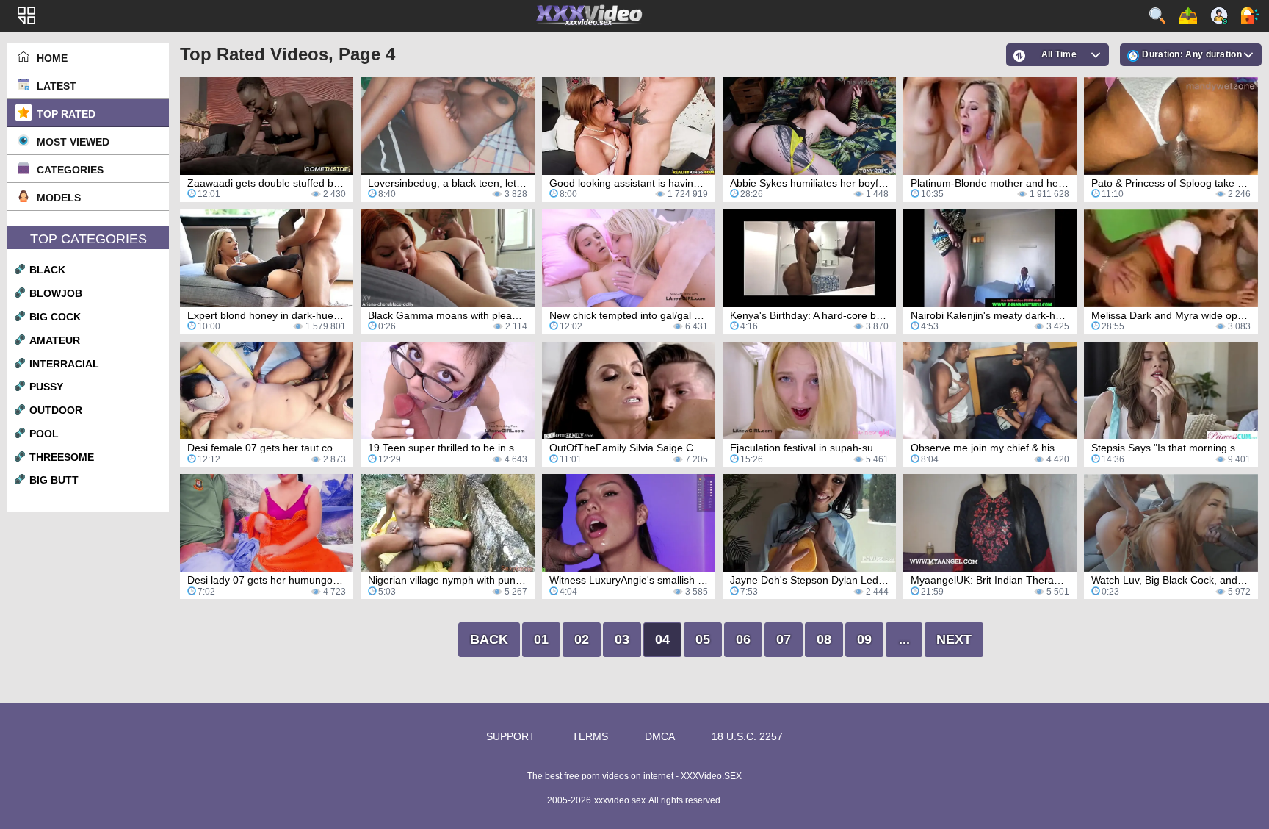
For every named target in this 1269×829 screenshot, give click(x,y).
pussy (46, 386)
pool (44, 433)
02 (581, 639)
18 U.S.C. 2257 (747, 736)
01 (541, 639)
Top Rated (66, 114)
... (904, 639)
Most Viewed (73, 142)
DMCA (660, 736)
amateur (54, 340)
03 (622, 639)
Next (954, 639)
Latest (56, 86)
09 (864, 639)
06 (743, 639)
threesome (61, 457)
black (47, 270)
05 (702, 639)
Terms (590, 736)
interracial (64, 364)
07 (783, 639)
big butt (54, 480)
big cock (55, 317)
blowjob (55, 293)
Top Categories (88, 239)
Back (489, 639)
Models (59, 198)
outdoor (55, 410)
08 (824, 639)
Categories (70, 170)
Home (52, 58)
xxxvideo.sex (620, 800)
